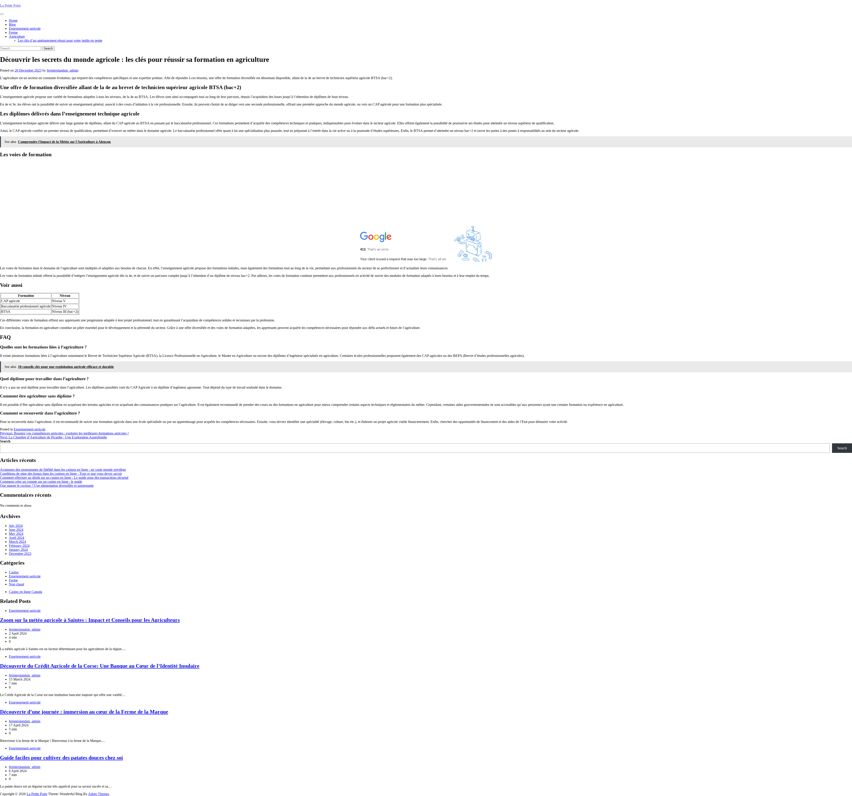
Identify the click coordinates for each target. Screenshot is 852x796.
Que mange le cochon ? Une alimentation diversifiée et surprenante (47, 485)
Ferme (13, 32)
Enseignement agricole (25, 28)
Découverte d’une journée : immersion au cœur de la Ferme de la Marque (84, 712)
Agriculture (17, 36)
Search (5, 441)
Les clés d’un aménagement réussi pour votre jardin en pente (60, 40)
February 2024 (19, 546)
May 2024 (16, 534)
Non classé (16, 584)
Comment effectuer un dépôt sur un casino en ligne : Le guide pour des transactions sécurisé (64, 477)
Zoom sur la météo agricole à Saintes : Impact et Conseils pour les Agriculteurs (90, 620)
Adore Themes (98, 794)
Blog (12, 24)
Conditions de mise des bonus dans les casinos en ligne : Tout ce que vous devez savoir (61, 473)
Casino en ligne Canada (25, 592)
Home (13, 20)
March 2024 (17, 542)
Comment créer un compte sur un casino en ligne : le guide (41, 481)
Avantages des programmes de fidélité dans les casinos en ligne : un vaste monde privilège (63, 469)
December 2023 (20, 553)
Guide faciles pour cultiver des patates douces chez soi (61, 758)
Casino (14, 572)
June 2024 (16, 530)
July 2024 (16, 526)
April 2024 (16, 538)
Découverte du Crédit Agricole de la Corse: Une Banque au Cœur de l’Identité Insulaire (99, 666)
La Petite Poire (10, 5)
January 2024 (18, 550)
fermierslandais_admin (62, 70)
